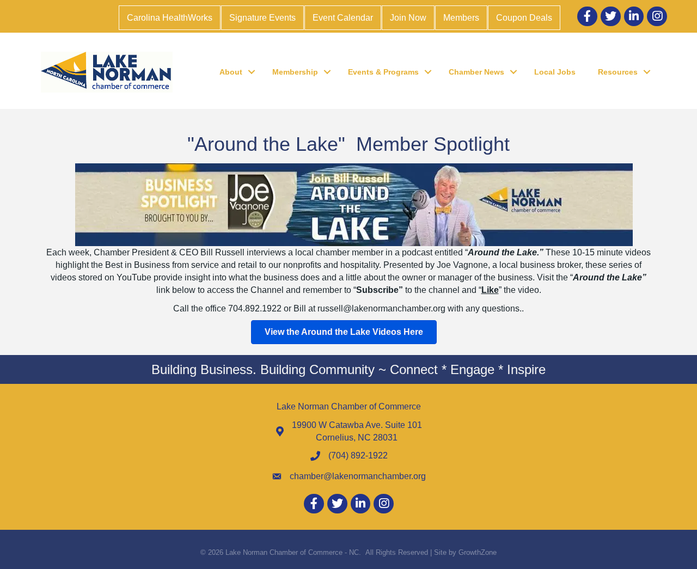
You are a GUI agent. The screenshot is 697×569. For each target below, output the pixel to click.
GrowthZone (477, 552)
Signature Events (262, 17)
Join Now (408, 17)
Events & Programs (383, 72)
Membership (295, 72)
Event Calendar (343, 17)
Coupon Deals (524, 17)
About (230, 72)
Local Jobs (555, 72)
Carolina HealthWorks (169, 17)
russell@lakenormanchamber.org (382, 308)
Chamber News (476, 72)
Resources (618, 72)
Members (461, 17)
